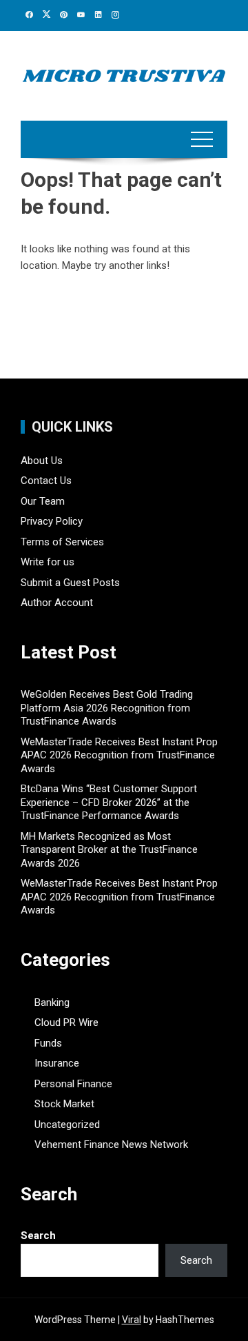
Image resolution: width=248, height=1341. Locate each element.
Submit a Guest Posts (70, 582)
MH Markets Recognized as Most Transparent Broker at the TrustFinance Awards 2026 (109, 849)
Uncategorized (67, 1124)
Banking (52, 1002)
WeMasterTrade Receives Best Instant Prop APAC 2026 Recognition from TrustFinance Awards (119, 755)
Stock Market (64, 1104)
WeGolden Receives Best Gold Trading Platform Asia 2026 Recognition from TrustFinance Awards (107, 707)
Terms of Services (62, 542)
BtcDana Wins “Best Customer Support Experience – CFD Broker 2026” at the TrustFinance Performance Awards (109, 802)
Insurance (56, 1063)
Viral (131, 1319)
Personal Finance (73, 1084)
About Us (42, 460)
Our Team (43, 501)
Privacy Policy (52, 521)
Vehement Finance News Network (111, 1144)
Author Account (57, 602)
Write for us (47, 562)
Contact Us (46, 480)
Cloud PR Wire (66, 1022)
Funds (48, 1043)
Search (38, 1235)
